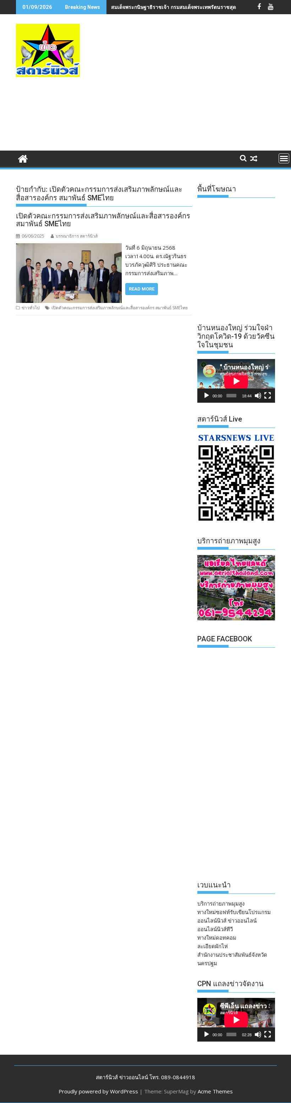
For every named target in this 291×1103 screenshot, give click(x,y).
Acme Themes (215, 1091)
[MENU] (284, 158)
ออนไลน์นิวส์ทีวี (215, 929)
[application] (236, 381)
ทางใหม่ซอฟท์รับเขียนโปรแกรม (234, 911)
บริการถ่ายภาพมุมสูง (221, 903)
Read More (141, 289)
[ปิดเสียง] (258, 395)
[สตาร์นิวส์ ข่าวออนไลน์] (22, 158)
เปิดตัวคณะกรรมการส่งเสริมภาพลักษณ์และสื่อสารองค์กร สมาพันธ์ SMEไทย (103, 220)
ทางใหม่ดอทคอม (216, 937)
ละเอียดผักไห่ (212, 946)
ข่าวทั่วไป (31, 308)
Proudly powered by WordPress (98, 1091)
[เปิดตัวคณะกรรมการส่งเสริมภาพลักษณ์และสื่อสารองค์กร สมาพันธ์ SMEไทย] (69, 247)
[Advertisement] (195, 90)
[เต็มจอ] (267, 395)
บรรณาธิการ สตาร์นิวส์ (77, 236)
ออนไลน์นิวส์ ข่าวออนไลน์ (227, 920)
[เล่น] (206, 395)
